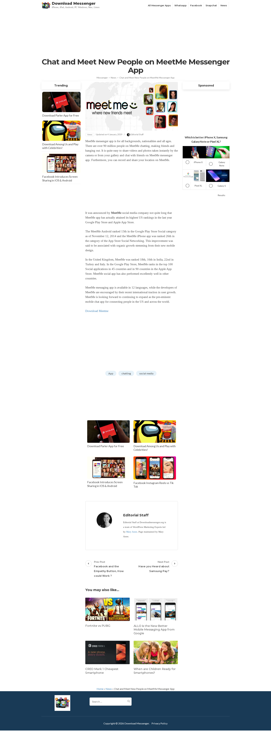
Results (221, 195)
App (110, 373)
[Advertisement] (135, 33)
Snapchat (211, 5)
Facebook (196, 5)
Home (100, 688)
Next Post (153, 566)
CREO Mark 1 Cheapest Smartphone (101, 670)
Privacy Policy (159, 723)
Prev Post (109, 568)
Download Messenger (74, 3)
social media (146, 373)
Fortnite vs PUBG (97, 626)
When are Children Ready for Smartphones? (155, 670)
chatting (126, 373)
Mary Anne (131, 532)
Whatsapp (180, 5)
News (224, 5)
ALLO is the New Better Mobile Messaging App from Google (154, 629)
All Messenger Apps (159, 5)
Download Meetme (96, 311)
